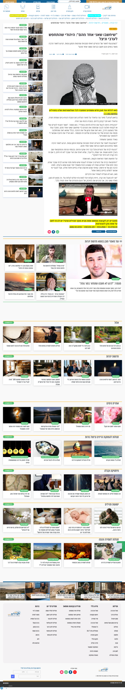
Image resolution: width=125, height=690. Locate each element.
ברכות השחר (35, 631)
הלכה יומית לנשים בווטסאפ (72, 618)
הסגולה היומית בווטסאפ (73, 623)
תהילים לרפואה (103, 18)
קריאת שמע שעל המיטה (111, 623)
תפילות (115, 606)
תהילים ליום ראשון (78, 18)
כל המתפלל (95, 627)
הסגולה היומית (101, 227)
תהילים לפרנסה (91, 18)
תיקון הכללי (95, 639)
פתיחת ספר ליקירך (109, 15)
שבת (116, 643)
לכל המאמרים (8, 322)
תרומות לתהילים (10, 2)
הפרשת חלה (35, 643)
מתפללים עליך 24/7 (92, 631)
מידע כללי (94, 606)
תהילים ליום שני (64, 18)
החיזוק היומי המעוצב (75, 227)
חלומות (116, 635)
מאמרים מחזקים (93, 655)
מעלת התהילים (114, 655)
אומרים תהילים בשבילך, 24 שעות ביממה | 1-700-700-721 (104, 2)
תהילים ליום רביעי (36, 18)
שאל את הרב (65, 15)
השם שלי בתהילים (94, 15)
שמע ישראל (114, 618)
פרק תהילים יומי (112, 227)
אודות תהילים (37, 2)
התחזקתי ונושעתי (93, 647)
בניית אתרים (10, 686)
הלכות (116, 639)
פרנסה (37, 635)
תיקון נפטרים (94, 635)
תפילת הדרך (114, 614)
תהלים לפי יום (52, 606)
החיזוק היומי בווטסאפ (74, 614)
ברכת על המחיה (34, 618)
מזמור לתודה (45, 15)
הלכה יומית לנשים (89, 227)
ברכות (37, 606)
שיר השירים (95, 618)
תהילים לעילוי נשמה (79, 15)
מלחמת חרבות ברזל (111, 231)
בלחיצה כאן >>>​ (110, 113)
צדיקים (116, 647)
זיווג (38, 639)
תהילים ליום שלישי (50, 18)
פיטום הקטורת (34, 15)
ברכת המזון (36, 627)
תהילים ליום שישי (52, 635)
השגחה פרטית (94, 651)
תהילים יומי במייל (75, 627)
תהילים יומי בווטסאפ (74, 610)
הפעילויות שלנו (51, 2)
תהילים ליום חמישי (22, 18)
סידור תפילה (94, 643)
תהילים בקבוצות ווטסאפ (71, 606)
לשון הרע (115, 651)
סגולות (116, 631)
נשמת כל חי (55, 15)
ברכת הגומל (36, 623)
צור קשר (23, 2)
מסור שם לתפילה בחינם (18, 15)
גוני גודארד (98, 231)
